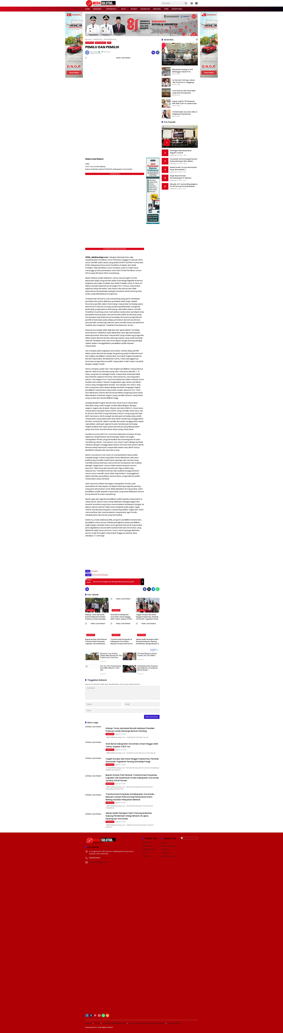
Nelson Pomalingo (168, 846)
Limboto (165, 849)
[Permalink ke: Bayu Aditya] (87, 53)
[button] (186, 3)
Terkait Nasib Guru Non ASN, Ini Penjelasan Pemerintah (184, 113)
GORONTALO (89, 43)
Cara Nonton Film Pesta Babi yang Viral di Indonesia (183, 92)
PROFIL (97, 1023)
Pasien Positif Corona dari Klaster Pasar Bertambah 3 (183, 168)
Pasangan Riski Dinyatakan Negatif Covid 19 (181, 152)
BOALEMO (146, 856)
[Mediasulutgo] (100, 3)
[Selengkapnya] (197, 39)
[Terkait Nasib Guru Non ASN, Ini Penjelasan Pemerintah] (166, 114)
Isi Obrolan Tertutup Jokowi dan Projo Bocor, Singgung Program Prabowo (183, 81)
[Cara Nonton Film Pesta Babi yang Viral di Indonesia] (166, 92)
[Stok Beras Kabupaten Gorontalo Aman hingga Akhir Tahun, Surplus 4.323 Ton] (122, 605)
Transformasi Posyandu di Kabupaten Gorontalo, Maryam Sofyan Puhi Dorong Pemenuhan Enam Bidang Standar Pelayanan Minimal (122, 641)
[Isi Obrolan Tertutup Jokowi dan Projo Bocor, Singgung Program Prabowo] (166, 82)
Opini (95, 571)
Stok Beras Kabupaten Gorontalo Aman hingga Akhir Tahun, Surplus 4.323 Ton (121, 617)
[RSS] (107, 1015)
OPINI (109, 43)
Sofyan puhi (166, 853)
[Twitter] (149, 589)
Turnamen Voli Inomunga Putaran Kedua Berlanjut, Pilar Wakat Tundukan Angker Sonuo (183, 160)
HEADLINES (146, 842)
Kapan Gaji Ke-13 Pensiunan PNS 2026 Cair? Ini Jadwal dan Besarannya (184, 102)
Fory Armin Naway (101, 575)
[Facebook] (145, 589)
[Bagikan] (158, 52)
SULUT (145, 853)
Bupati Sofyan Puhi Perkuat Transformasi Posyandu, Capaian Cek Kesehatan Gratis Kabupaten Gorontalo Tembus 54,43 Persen (97, 641)
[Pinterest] (95, 1015)
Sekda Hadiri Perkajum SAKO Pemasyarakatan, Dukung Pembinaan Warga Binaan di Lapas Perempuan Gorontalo (148, 641)
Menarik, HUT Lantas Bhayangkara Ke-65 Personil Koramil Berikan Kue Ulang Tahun (183, 185)
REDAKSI (88, 1023)
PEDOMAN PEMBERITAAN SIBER (114, 1023)
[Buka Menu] (196, 3)
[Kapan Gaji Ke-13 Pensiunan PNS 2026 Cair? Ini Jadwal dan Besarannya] (166, 103)
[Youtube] (99, 1015)
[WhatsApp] (158, 589)
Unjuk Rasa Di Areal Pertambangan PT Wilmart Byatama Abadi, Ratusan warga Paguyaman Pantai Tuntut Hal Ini (183, 177)
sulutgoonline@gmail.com (99, 862)
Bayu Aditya (94, 52)
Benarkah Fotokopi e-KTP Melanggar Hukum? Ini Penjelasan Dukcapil (182, 71)
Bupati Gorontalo (168, 856)
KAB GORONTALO (100, 43)
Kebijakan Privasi (174, 1023)
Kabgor (164, 842)
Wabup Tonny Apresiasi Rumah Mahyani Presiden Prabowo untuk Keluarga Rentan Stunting (95, 617)
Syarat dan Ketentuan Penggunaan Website (146, 1023)
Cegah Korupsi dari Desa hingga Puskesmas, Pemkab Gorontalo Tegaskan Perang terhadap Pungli (147, 617)
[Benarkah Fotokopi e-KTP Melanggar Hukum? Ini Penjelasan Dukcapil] (166, 71)
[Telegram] (153, 589)
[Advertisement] (114, 553)
